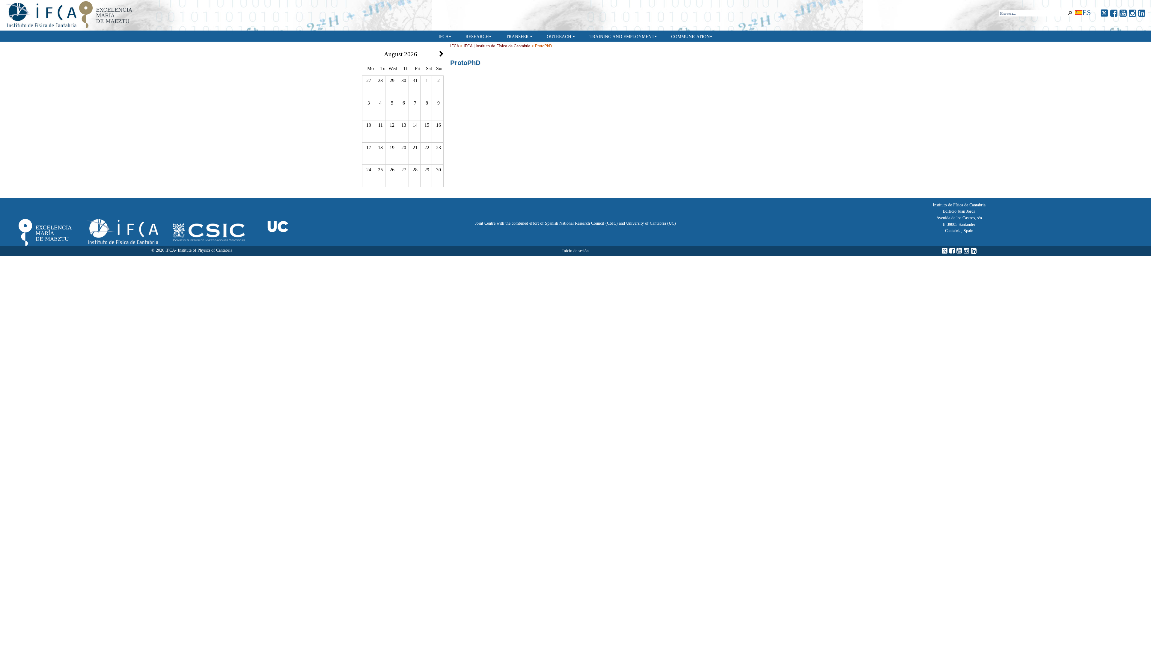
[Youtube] (1123, 13)
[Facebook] (1113, 13)
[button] (1069, 13)
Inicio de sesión (575, 250)
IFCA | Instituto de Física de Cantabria (497, 46)
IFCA (454, 46)
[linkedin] (1141, 13)
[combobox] (1033, 13)
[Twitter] (1104, 13)
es (1086, 12)
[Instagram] (1132, 13)
